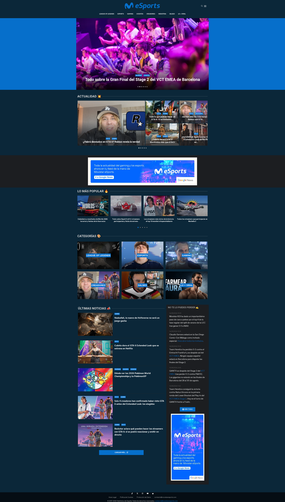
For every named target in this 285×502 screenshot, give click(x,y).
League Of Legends (106, 14)
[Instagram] (142, 493)
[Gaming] (187, 255)
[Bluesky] (153, 493)
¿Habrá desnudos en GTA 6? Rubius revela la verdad (111, 141)
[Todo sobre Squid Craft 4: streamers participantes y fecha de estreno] (126, 206)
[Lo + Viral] (187, 285)
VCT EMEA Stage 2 (177, 398)
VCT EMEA (174, 356)
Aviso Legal (112, 497)
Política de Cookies (126, 497)
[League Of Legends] (98, 255)
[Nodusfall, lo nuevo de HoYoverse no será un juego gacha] (95, 324)
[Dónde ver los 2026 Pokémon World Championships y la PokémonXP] (95, 379)
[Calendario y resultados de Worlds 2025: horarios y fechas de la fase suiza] (92, 206)
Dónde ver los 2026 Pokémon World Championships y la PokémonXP (132, 375)
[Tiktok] (132, 493)
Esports (120, 14)
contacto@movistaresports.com (165, 497)
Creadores (151, 14)
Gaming (130, 14)
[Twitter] (137, 493)
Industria (162, 14)
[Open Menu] (205, 6)
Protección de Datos (144, 497)
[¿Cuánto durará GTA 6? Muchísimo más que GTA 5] (162, 134)
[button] (80, 54)
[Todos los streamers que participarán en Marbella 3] (192, 206)
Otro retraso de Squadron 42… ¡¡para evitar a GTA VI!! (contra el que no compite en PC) (142, 77)
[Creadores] (98, 285)
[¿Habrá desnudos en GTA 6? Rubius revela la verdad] (111, 123)
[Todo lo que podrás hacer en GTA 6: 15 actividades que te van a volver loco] (162, 112)
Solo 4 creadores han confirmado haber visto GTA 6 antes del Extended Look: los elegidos (139, 402)
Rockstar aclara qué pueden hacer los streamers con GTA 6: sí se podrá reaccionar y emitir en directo (138, 431)
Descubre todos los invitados (190, 341)
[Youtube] (147, 493)
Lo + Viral (182, 14)
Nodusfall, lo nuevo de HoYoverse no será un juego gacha (136, 319)
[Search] (202, 6)
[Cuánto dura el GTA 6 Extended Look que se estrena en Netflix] (95, 352)
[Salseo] (143, 285)
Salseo (172, 14)
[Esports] (143, 255)
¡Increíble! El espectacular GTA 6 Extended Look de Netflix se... (196, 139)
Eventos (140, 14)
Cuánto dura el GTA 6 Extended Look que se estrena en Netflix (136, 347)
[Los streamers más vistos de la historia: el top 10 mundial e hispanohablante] (159, 206)
